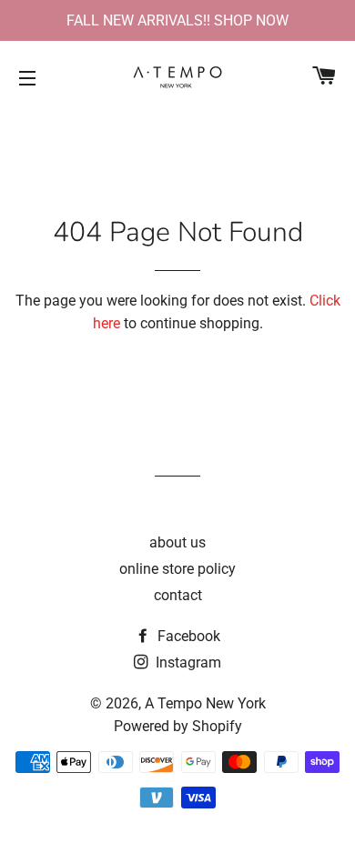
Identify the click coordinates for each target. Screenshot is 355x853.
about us (177, 542)
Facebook (187, 636)
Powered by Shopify (178, 726)
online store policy (177, 568)
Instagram (186, 662)
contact (178, 595)
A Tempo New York (205, 703)
